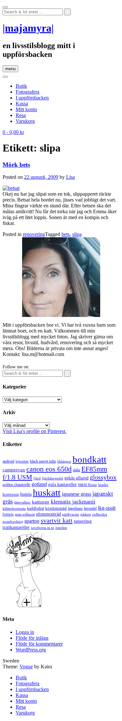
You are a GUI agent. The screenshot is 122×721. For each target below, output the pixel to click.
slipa (77, 234)
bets (65, 234)
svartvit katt (57, 520)
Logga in (25, 632)
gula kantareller (62, 484)
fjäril (37, 478)
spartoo (31, 521)
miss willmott (25, 514)
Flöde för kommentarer (39, 644)
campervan (14, 469)
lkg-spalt (106, 508)
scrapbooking (13, 521)
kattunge (40, 502)
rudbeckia (99, 514)
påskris (85, 514)
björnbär (22, 461)
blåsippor (64, 461)
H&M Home (87, 485)
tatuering (83, 521)
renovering (34, 234)
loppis (8, 514)
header (103, 485)
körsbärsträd (56, 508)
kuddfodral (35, 508)
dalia (76, 470)
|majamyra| (28, 28)
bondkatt (89, 459)
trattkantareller (16, 527)
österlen (61, 528)
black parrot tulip (43, 461)
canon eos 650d (49, 469)
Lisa (70, 177)
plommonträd (48, 514)
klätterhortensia (14, 508)
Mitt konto (26, 109)
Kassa (22, 103)
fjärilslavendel (52, 478)
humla (26, 494)
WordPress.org (31, 649)
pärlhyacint (70, 514)
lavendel (90, 508)
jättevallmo (22, 502)
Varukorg (25, 121)
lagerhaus (75, 508)
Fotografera (27, 92)
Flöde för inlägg (32, 638)
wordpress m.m (42, 528)
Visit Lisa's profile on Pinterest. (34, 431)
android (8, 461)
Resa (21, 115)
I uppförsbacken (32, 97)
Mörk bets (16, 164)
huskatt (47, 492)
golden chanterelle (16, 484)
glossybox (103, 477)
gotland (39, 484)
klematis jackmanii (73, 501)
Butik (21, 86)
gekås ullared (76, 478)
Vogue (26, 666)
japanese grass (76, 494)
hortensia (11, 494)
